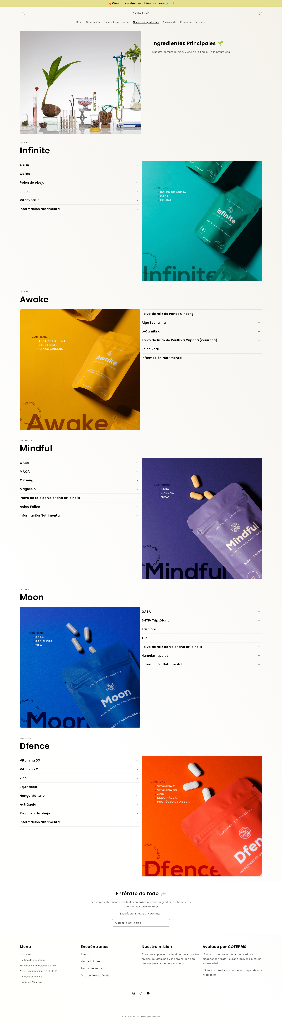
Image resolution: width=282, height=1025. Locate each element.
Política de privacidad (33, 960)
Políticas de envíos (31, 976)
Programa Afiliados (31, 982)
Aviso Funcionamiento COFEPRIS (39, 971)
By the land (135, 1016)
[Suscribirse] (166, 923)
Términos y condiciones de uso (38, 965)
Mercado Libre (90, 961)
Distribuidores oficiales (96, 975)
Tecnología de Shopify (150, 1016)
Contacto (25, 954)
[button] (23, 13)
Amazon (86, 954)
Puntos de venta (91, 968)
